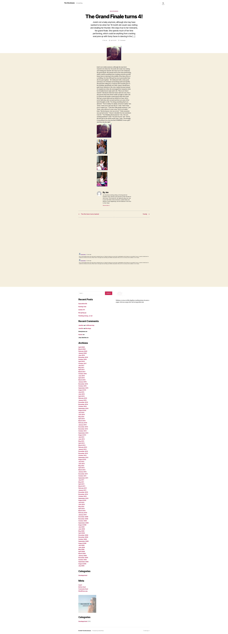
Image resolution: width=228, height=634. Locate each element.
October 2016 (82, 373)
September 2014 (83, 408)
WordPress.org (82, 591)
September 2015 (83, 388)
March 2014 (81, 420)
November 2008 (83, 537)
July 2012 (81, 461)
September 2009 (83, 523)
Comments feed (83, 589)
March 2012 (81, 470)
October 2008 (82, 539)
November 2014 (83, 404)
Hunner (80, 334)
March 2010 (81, 510)
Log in (80, 585)
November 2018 (83, 357)
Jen (106, 40)
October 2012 (82, 455)
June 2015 (81, 394)
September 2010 (83, 498)
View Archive (106, 205)
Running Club (82, 306)
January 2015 (82, 400)
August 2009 (82, 525)
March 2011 (81, 486)
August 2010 (82, 500)
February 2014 (82, 422)
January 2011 (82, 490)
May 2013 (81, 441)
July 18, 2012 (113, 40)
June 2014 (81, 414)
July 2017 (81, 365)
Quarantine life (82, 303)
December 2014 (83, 402)
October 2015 (82, 386)
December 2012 (83, 451)
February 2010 (82, 512)
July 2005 (81, 566)
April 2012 (81, 467)
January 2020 (82, 353)
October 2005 (82, 559)
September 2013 (83, 433)
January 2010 (82, 514)
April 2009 (81, 533)
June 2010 (81, 504)
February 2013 (82, 447)
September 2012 (83, 457)
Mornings (88, 328)
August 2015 (82, 390)
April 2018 (81, 361)
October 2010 (82, 496)
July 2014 (81, 412)
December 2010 (83, 492)
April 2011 (81, 484)
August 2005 (82, 564)
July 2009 (81, 527)
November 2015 (83, 384)
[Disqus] (114, 237)
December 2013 (83, 427)
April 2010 (81, 508)
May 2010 (81, 506)
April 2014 (81, 418)
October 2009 (82, 521)
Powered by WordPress (98, 630)
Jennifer (80, 325)
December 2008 (83, 535)
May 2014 (81, 416)
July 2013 (81, 437)
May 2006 (81, 549)
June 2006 (81, 547)
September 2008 (83, 541)
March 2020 (82, 349)
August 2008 (82, 543)
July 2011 (81, 480)
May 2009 (81, 531)
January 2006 (82, 555)
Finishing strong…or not (85, 316)
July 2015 (81, 392)
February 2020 (82, 351)
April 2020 (81, 347)
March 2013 (81, 445)
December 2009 (83, 516)
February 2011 (82, 488)
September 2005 (83, 561)
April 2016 (81, 378)
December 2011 (83, 474)
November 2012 (83, 453)
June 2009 (81, 529)
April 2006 (81, 551)
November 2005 (83, 557)
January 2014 (82, 425)
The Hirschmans (69, 3)
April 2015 (81, 396)
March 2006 (82, 553)
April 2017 (81, 369)
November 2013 (83, 429)
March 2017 (81, 371)
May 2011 (81, 482)
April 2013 (81, 443)
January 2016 (82, 382)
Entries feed (82, 587)
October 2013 (82, 431)
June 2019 (81, 355)
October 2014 (82, 406)
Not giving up (82, 312)
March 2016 (81, 380)
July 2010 (81, 502)
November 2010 (83, 494)
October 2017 (82, 363)
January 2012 (82, 472)
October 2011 (82, 476)
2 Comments (122, 40)
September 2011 (83, 478)
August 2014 (82, 410)
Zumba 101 (81, 309)
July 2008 (81, 545)
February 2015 (82, 398)
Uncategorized (114, 11)
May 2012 (81, 465)
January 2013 (82, 449)
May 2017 (81, 367)
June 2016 (81, 376)
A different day (89, 325)
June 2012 (81, 463)
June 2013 (81, 439)
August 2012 (82, 459)
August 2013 (82, 435)
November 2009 (83, 519)
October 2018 (82, 359)
